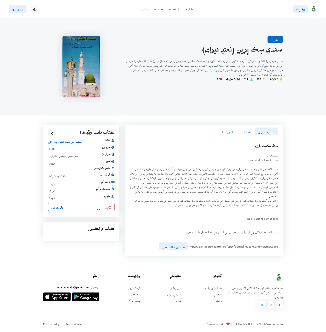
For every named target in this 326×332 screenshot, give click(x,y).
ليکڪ (175, 8)
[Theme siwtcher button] (34, 9)
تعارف (191, 8)
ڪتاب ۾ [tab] (246, 131)
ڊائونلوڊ (55, 206)
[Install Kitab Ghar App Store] (57, 295)
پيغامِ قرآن (134, 299)
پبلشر (145, 8)
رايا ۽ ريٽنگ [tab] (227, 131)
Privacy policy (51, 323)
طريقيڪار (175, 287)
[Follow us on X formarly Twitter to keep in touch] (262, 304)
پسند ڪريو (102, 207)
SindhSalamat (267, 323)
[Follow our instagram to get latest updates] (271, 304)
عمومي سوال (174, 293)
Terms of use (74, 323)
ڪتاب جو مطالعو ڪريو (173, 246)
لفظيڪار (135, 293)
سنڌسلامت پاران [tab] (266, 131)
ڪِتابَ (160, 8)
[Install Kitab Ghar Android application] (85, 295)
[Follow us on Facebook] (279, 304)
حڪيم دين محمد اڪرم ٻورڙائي (65, 140)
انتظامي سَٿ (215, 293)
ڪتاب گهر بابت (213, 287)
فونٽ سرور (134, 287)
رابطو (219, 299)
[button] (52, 132)
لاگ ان (20, 9)
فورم (178, 299)
